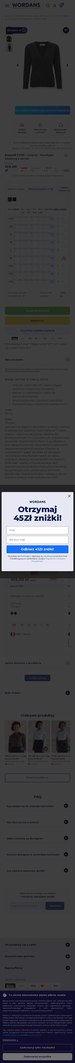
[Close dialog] (69, 496)
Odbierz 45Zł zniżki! (37, 549)
